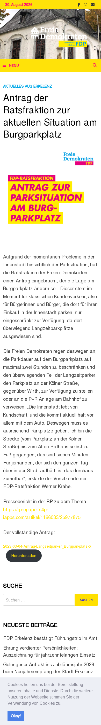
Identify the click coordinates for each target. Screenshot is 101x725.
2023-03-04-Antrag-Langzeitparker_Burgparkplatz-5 (47, 546)
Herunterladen (23, 555)
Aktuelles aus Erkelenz (27, 86)
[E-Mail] (93, 4)
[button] (63, 703)
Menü (14, 65)
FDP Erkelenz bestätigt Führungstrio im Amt (50, 638)
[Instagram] (86, 4)
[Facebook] (79, 4)
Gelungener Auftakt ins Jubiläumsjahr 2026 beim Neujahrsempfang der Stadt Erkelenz (48, 668)
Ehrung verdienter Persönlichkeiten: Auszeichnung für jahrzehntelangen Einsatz (49, 651)
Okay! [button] (16, 715)
